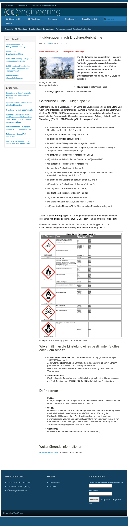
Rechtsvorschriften (48, 452)
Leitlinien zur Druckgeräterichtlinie (14, 52)
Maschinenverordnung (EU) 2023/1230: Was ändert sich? (18, 142)
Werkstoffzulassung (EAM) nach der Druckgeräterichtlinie (19, 59)
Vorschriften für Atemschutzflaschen (14, 76)
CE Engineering (64, 12)
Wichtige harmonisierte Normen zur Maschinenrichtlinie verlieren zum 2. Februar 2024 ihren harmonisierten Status (19, 118)
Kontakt (9, 5)
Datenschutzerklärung (43, 5)
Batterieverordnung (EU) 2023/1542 (16, 135)
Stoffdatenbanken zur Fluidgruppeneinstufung (15, 45)
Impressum (23, 5)
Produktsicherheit (89, 19)
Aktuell (9, 23)
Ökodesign (69, 19)
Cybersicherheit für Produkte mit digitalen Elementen (19, 103)
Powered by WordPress (13, 513)
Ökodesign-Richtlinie (17, 490)
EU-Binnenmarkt (13, 19)
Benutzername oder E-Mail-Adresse (106, 482)
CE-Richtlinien (34, 19)
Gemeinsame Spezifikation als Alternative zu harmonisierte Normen (18, 95)
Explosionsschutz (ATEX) (19, 486)
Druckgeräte (34, 29)
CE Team (47, 43)
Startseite (9, 29)
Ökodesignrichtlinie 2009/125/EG (19, 109)
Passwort (93, 490)
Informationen (48, 29)
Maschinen (52, 19)
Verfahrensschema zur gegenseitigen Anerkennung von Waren (19, 127)
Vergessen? (106, 499)
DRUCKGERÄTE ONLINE (19, 482)
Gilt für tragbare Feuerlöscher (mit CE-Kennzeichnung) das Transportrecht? (18, 68)
